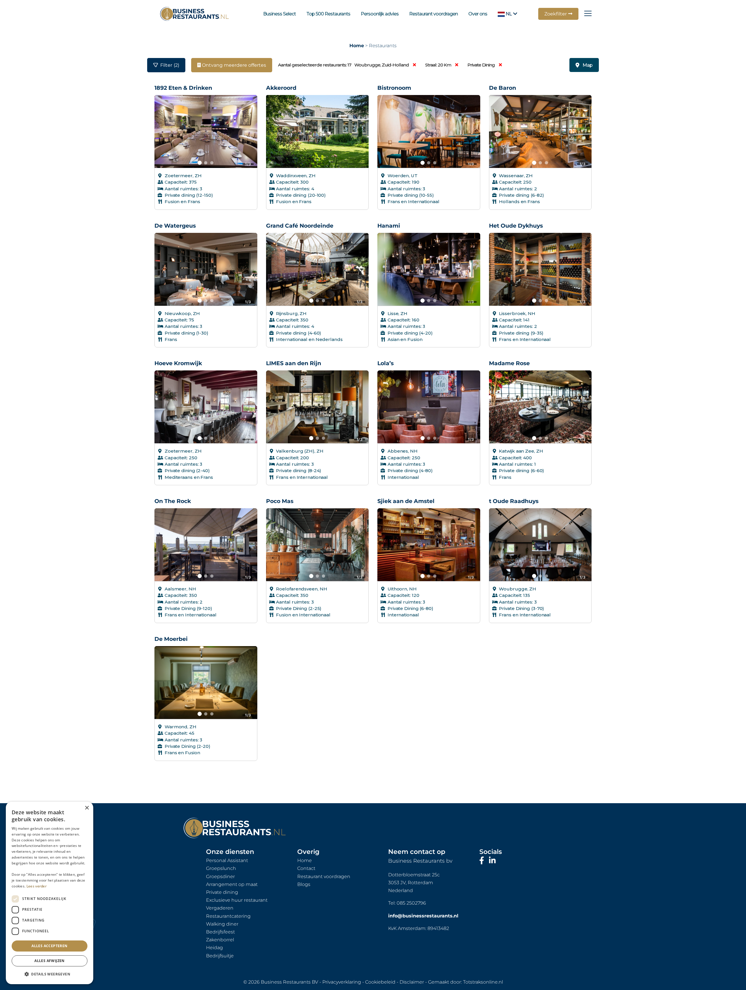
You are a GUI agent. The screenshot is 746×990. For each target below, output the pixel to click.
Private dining (481, 65)
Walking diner (222, 924)
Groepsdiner (220, 876)
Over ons (477, 14)
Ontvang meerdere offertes (233, 65)
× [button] (87, 808)
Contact (306, 868)
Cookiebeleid (380, 982)
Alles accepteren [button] (49, 945)
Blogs (303, 884)
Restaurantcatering (228, 916)
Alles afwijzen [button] (49, 960)
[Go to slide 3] (212, 162)
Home (356, 45)
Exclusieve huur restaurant (237, 900)
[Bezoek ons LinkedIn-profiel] (492, 860)
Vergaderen (219, 908)
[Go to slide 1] (200, 163)
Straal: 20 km (438, 65)
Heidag (214, 947)
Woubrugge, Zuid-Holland (382, 65)
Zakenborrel (220, 939)
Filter (169, 65)
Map (587, 65)
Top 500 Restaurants (328, 14)
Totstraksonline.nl (483, 982)
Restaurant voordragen (433, 14)
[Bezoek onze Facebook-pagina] (482, 860)
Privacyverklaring (341, 982)
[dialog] (49, 893)
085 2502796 (411, 903)
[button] (49, 974)
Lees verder (37, 886)
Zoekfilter (555, 14)
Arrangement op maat (232, 884)
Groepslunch (221, 868)
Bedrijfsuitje (220, 956)
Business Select (279, 14)
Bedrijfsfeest (220, 932)
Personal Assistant (227, 860)
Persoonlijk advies (380, 14)
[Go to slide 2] (205, 162)
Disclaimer (412, 982)
